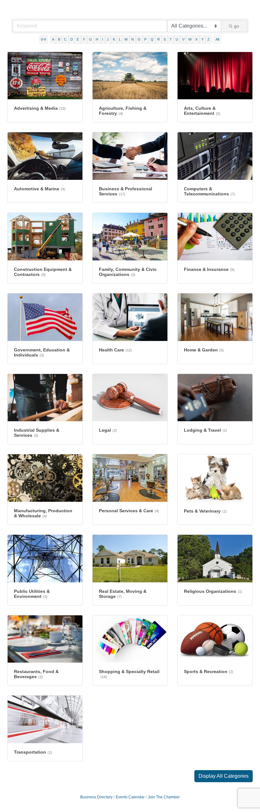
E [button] (78, 39)
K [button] (114, 39)
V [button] (183, 39)
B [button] (59, 39)
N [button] (132, 39)
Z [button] (208, 39)
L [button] (120, 39)
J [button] (108, 39)
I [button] (102, 39)
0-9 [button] (43, 39)
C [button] (65, 39)
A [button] (53, 39)
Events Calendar (130, 797)
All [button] (217, 39)
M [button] (126, 39)
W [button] (190, 39)
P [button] (145, 39)
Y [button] (202, 39)
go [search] (236, 26)
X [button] (196, 39)
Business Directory (96, 797)
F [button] (84, 39)
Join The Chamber (164, 797)
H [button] (97, 39)
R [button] (158, 39)
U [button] (177, 39)
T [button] (171, 39)
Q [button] (152, 39)
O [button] (139, 39)
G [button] (90, 39)
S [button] (165, 39)
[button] (223, 776)
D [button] (71, 39)
